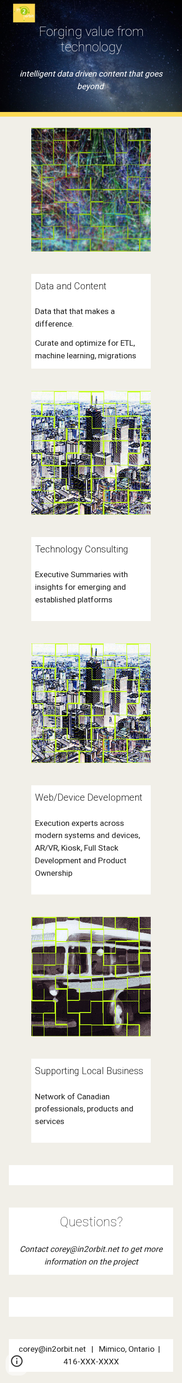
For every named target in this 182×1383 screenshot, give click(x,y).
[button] (17, 1364)
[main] (91, 39)
